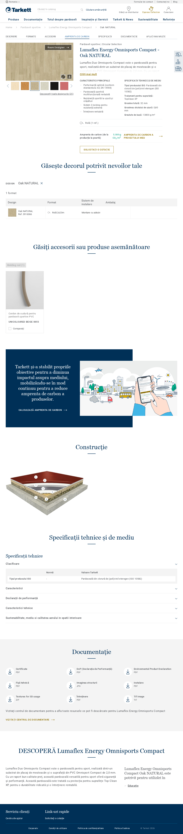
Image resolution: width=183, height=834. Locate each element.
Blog (175, 2)
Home (9, 27)
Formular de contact (143, 2)
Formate (31, 36)
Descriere (11, 36)
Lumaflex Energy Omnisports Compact (70, 27)
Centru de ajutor (14, 818)
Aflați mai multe (155, 36)
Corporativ (33, 828)
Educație (133, 785)
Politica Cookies (122, 828)
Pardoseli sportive (31, 27)
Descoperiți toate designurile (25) (56, 94)
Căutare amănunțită (96, 10)
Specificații (105, 36)
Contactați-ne (163, 2)
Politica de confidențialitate (91, 828)
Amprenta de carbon (77, 36)
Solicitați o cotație (54, 818)
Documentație (129, 36)
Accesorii (50, 36)
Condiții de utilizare (58, 828)
